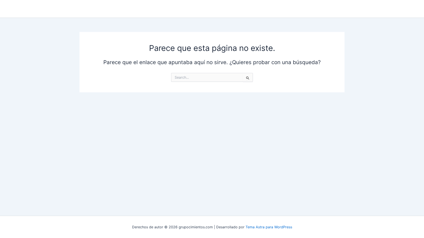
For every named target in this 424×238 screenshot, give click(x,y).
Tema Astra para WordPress (269, 227)
